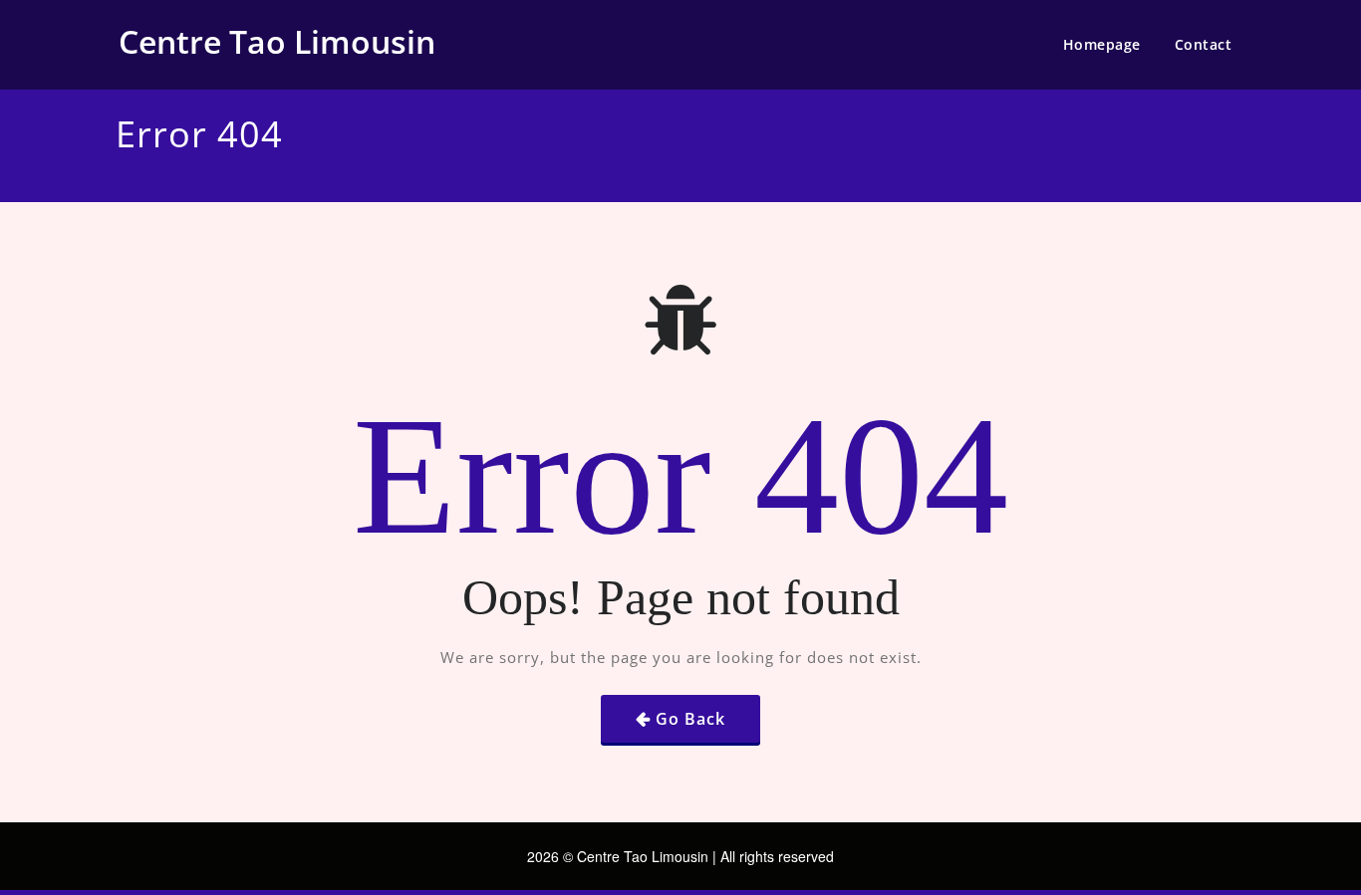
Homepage (1102, 44)
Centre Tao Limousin (277, 41)
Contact (1203, 44)
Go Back (690, 719)
